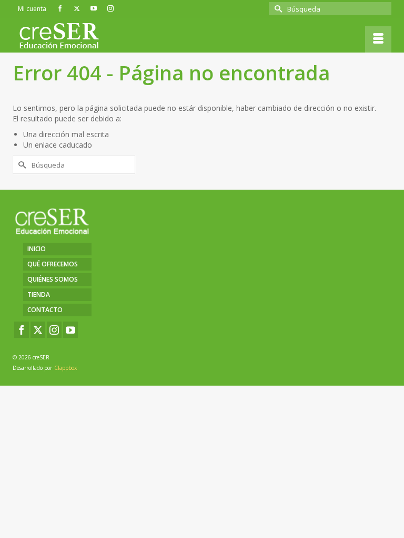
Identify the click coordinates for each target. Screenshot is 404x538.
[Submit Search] (277, 8)
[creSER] (204, 36)
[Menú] (378, 39)
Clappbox (65, 367)
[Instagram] (54, 330)
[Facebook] (21, 330)
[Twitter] (38, 330)
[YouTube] (70, 330)
